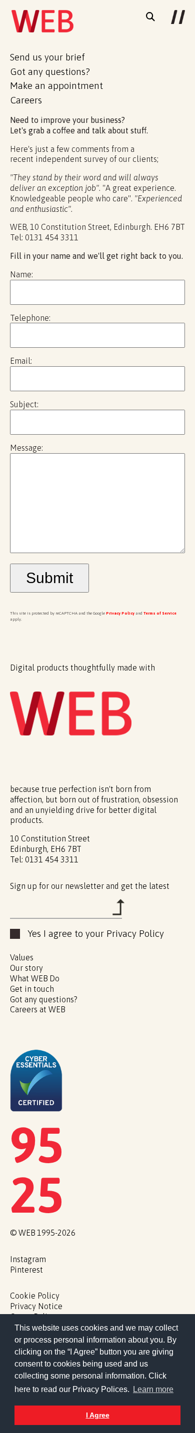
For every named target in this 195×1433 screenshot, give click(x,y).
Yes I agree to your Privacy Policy (96, 933)
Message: (26, 447)
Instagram (28, 1259)
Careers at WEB (38, 1009)
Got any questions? (44, 999)
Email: (21, 360)
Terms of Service (160, 613)
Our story (26, 967)
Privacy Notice (36, 1306)
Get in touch (32, 988)
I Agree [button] (98, 1415)
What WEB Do (35, 978)
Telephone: (30, 317)
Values (22, 957)
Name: (21, 274)
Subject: (24, 404)
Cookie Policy (35, 1295)
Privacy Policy (120, 613)
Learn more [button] (153, 1389)
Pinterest (26, 1269)
